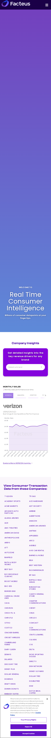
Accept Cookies (28, 733)
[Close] (47, 699)
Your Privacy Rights (28, 720)
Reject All (28, 727)
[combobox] (25, 367)
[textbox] (25, 367)
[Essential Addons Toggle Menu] (47, 5)
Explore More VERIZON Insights (17, 463)
